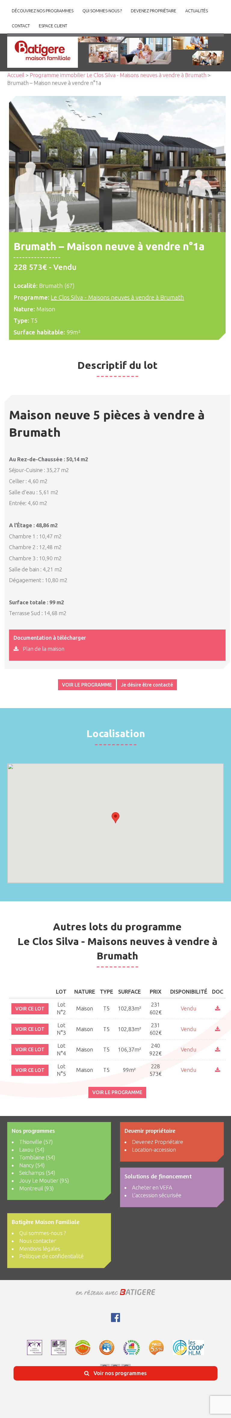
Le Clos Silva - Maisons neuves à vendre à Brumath (117, 297)
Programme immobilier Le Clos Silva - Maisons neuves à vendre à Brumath (118, 75)
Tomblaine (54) (37, 1157)
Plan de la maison (43, 649)
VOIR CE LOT (30, 1008)
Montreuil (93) (36, 1188)
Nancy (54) (32, 1165)
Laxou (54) (32, 1150)
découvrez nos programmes (42, 10)
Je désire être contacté (147, 684)
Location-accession (154, 1150)
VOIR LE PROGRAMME (87, 684)
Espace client (53, 25)
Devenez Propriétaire (153, 10)
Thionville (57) (36, 1142)
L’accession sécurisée (156, 1195)
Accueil (15, 75)
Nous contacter (37, 1241)
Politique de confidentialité (51, 1256)
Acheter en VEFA (152, 1187)
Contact (21, 25)
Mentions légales (39, 1249)
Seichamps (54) (37, 1173)
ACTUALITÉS (196, 10)
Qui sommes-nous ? (102, 10)
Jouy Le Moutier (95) (44, 1180)
